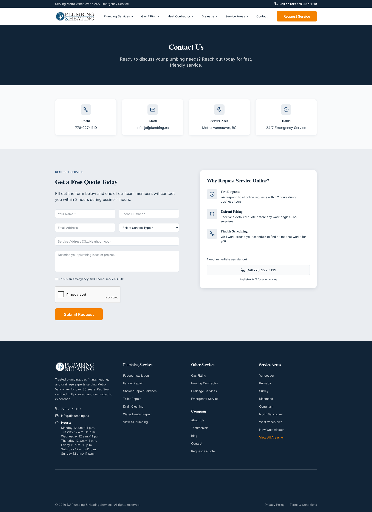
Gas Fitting (149, 16)
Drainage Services (204, 391)
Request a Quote (203, 451)
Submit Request (79, 314)
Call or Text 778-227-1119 (298, 4)
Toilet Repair (132, 398)
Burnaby (265, 383)
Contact (262, 16)
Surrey (263, 391)
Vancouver (266, 375)
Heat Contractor (179, 16)
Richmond (266, 398)
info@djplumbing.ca (152, 127)
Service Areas (235, 16)
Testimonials (199, 428)
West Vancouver (270, 422)
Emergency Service (205, 398)
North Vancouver (271, 414)
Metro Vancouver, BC (219, 127)
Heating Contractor (204, 383)
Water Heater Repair (137, 414)
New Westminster (271, 429)
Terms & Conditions (303, 504)
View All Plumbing (135, 422)
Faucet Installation (136, 375)
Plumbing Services (117, 16)
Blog (194, 435)
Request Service (297, 16)
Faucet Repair (133, 383)
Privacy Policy (275, 504)
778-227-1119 (86, 127)
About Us (197, 420)
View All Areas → (271, 437)
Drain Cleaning (133, 406)
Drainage (208, 16)
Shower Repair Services (140, 391)
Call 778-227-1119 (261, 270)
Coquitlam (266, 406)
